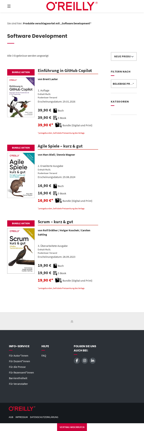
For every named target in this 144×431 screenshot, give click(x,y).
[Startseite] (72, 6)
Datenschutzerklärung (44, 417)
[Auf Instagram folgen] (85, 361)
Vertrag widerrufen (72, 427)
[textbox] (123, 84)
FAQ (43, 355)
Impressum (21, 417)
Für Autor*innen (18, 355)
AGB (11, 417)
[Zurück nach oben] (72, 321)
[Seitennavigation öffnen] (15, 6)
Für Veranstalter (18, 383)
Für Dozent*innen (19, 361)
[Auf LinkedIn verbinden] (93, 361)
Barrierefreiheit (18, 378)
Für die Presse (17, 367)
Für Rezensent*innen (21, 372)
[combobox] (124, 83)
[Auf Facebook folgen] (77, 361)
